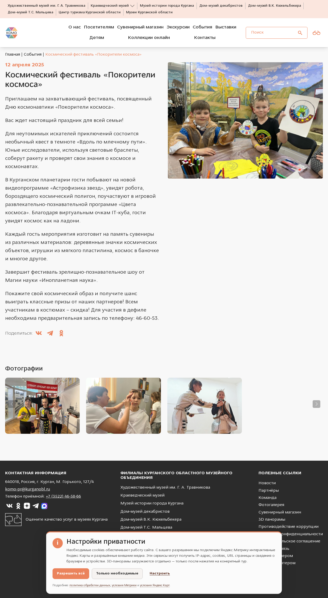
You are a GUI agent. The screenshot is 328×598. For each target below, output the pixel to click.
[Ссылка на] (9, 506)
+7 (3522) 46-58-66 (63, 496)
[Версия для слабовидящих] (316, 33)
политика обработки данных (89, 585)
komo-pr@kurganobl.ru (27, 489)
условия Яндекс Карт (155, 585)
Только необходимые (117, 573)
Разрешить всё (71, 573)
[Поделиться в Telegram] (50, 334)
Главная (12, 55)
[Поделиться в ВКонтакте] (38, 334)
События (33, 55)
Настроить (160, 573)
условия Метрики (124, 585)
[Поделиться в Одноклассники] (61, 334)
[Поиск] (300, 32)
